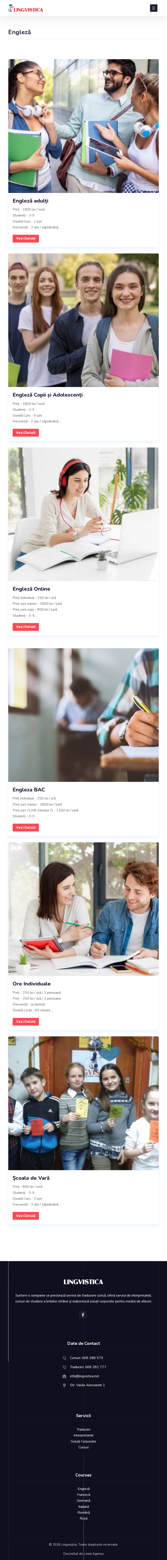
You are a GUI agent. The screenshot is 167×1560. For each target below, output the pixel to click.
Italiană (83, 1506)
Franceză (83, 1494)
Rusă (83, 1518)
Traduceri (83, 1429)
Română (83, 1512)
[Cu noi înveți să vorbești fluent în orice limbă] (25, 8)
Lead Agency (94, 1554)
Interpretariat (84, 1435)
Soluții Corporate (83, 1441)
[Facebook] (83, 1315)
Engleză (84, 1488)
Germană (83, 1500)
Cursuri (83, 1447)
